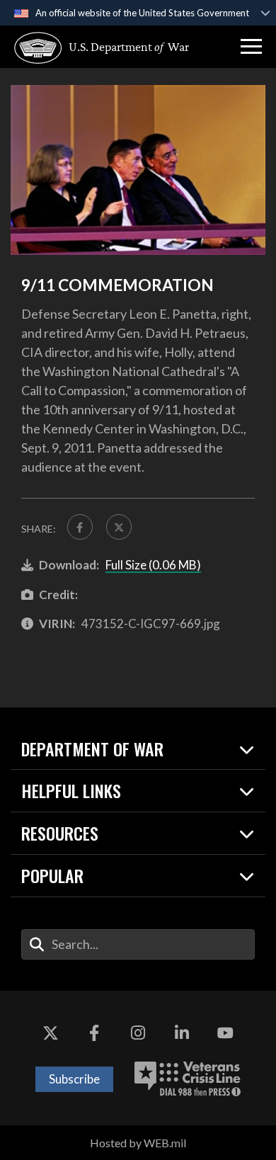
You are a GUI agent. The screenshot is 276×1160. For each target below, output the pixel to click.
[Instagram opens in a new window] (138, 1033)
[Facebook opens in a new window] (94, 1033)
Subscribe (74, 1078)
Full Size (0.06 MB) (153, 564)
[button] (251, 47)
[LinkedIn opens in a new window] (182, 1033)
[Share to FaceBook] (80, 527)
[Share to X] (119, 527)
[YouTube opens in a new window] (225, 1033)
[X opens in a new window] (51, 1033)
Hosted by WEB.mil (138, 1142)
